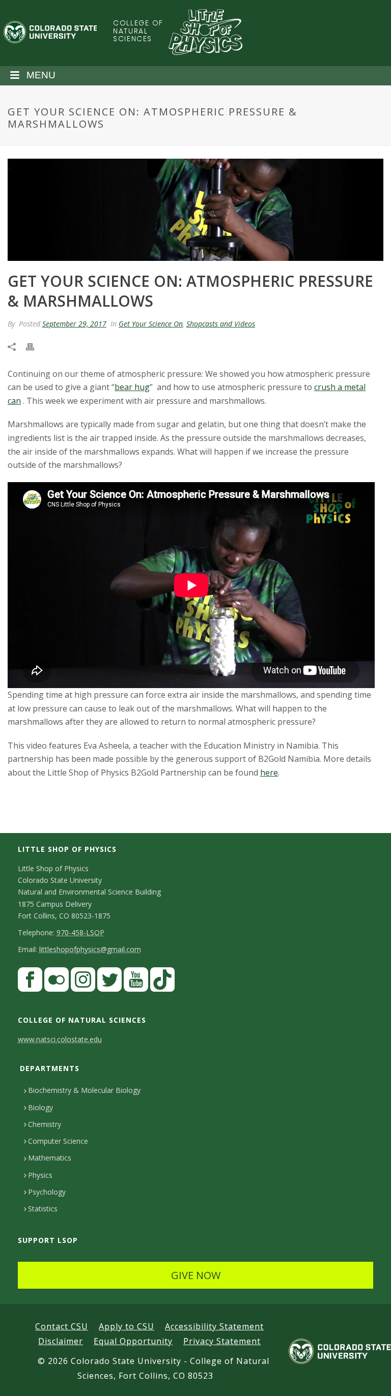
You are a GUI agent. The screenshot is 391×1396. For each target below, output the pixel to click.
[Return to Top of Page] (368, 1376)
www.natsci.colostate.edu (60, 1039)
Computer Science (58, 1141)
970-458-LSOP (80, 932)
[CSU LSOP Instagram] (83, 982)
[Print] (35, 346)
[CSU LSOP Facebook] (30, 982)
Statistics (43, 1208)
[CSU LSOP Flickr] (56, 982)
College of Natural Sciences (138, 31)
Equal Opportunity (133, 1341)
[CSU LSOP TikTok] (162, 982)
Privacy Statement (222, 1341)
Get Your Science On (151, 324)
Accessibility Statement (214, 1326)
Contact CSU (61, 1326)
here (269, 772)
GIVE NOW (195, 1275)
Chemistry (44, 1124)
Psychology (47, 1192)
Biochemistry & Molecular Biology (84, 1090)
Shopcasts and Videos (220, 324)
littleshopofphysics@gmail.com (90, 949)
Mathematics (49, 1158)
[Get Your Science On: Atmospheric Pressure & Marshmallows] (195, 210)
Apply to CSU (126, 1326)
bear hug (132, 387)
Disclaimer (60, 1341)
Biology (40, 1107)
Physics (40, 1175)
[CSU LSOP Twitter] (109, 982)
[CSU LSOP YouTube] (136, 982)
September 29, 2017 (74, 324)
